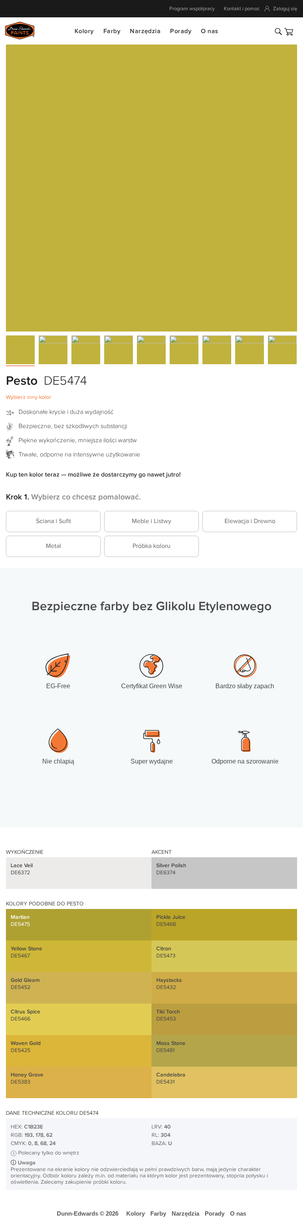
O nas (209, 31)
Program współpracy (192, 9)
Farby (111, 31)
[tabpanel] (151, 186)
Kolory (84, 31)
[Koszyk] (288, 31)
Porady (180, 31)
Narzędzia (145, 31)
